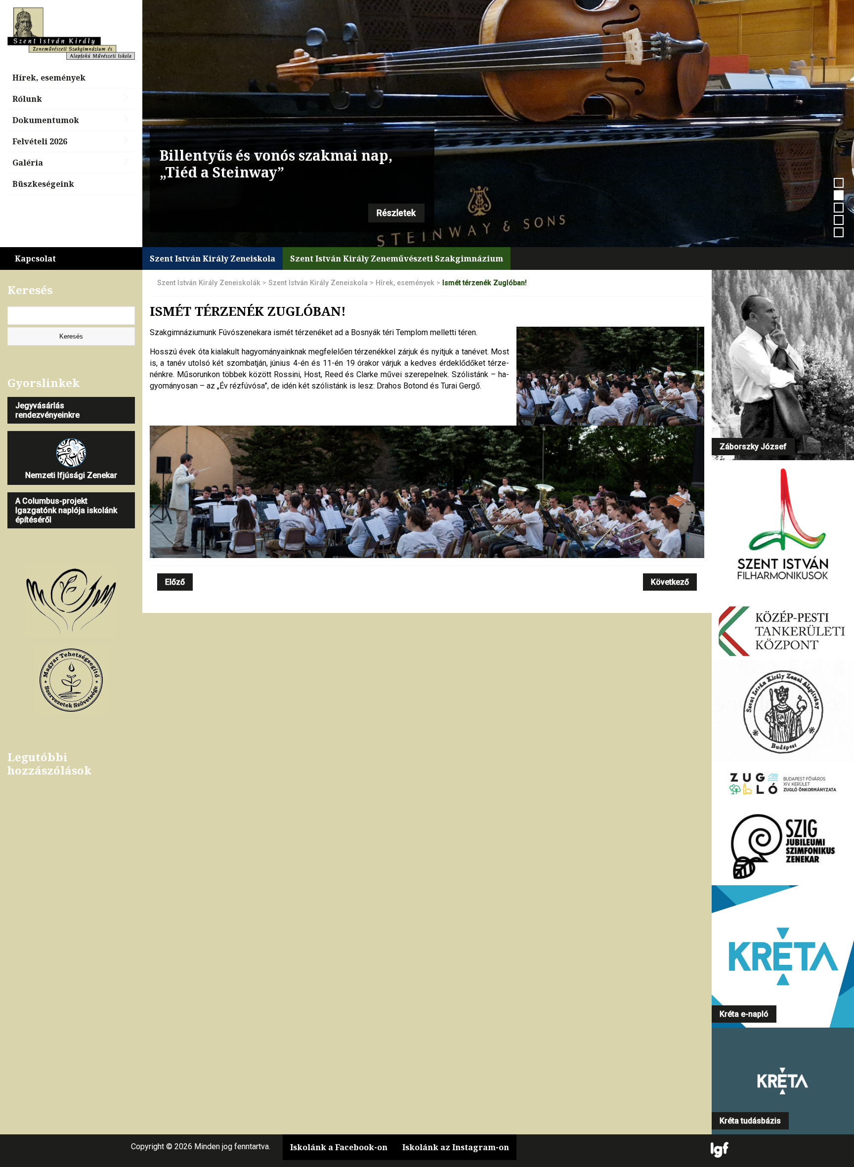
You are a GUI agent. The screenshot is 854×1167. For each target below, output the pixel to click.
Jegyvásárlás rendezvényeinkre (47, 410)
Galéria (27, 162)
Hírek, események (48, 77)
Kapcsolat (35, 258)
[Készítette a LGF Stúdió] (719, 1150)
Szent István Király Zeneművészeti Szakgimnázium (396, 258)
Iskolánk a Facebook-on (338, 1147)
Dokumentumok (45, 120)
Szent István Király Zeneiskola (212, 258)
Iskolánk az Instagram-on (455, 1147)
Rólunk (27, 98)
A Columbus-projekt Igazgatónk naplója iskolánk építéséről (66, 510)
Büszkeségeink (43, 183)
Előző (175, 582)
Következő (670, 582)
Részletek (396, 213)
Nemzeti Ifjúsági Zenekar (71, 475)
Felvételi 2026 (39, 141)
